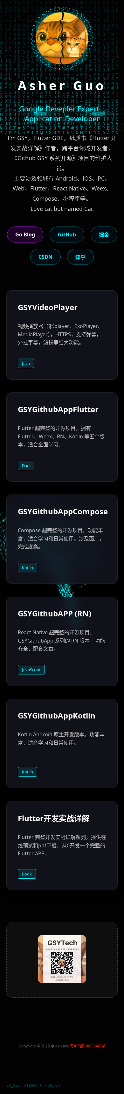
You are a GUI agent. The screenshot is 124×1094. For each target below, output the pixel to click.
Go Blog (25, 234)
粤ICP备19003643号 (87, 1046)
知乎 (80, 257)
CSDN (45, 256)
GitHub (67, 234)
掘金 (104, 234)
